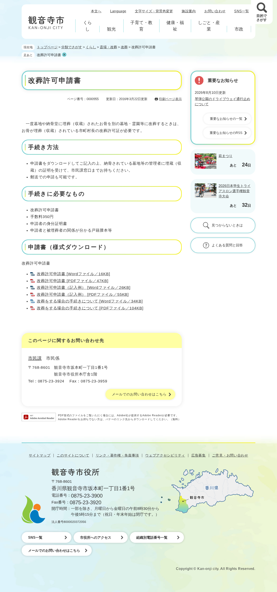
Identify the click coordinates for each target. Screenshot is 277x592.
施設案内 (189, 11)
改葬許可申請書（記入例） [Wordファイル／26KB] (83, 287)
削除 (64, 54)
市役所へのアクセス (95, 537)
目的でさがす (261, 18)
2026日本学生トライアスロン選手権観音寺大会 (235, 191)
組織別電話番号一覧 (151, 537)
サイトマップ (39, 455)
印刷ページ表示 (170, 99)
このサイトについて (73, 455)
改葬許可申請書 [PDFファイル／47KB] (72, 281)
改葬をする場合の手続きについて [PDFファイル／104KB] (90, 308)
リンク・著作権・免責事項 (117, 455)
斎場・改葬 (108, 47)
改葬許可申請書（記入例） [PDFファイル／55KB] (83, 294)
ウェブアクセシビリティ (165, 455)
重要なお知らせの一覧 (226, 118)
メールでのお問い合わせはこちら (139, 394)
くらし (91, 47)
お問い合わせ (214, 11)
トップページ (47, 47)
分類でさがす (71, 47)
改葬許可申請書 (49, 55)
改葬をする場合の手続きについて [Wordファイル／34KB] (90, 301)
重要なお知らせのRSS (226, 133)
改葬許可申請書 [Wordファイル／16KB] (73, 274)
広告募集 (198, 455)
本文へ (96, 11)
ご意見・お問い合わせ (230, 455)
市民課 (35, 358)
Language (118, 11)
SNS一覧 (241, 11)
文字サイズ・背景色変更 (154, 11)
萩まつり (225, 156)
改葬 (124, 47)
